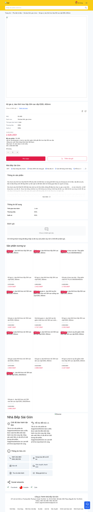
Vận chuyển (54, 509)
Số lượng (8, 149)
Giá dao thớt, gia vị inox (24, 119)
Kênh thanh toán (78, 509)
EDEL (35, 212)
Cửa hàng (20, 509)
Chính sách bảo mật (66, 509)
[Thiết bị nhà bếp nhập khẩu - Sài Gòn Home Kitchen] (14, 3)
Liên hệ (47, 509)
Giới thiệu (12, 509)
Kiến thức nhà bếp (30, 509)
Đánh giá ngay (23, 108)
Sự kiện (40, 509)
